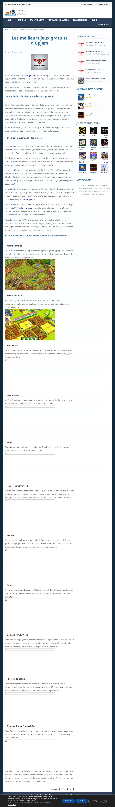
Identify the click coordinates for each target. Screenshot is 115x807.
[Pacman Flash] (104, 130)
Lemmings (89, 113)
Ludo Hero (89, 95)
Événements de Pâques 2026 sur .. (97, 60)
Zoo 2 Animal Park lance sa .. (95, 51)
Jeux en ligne (80, 20)
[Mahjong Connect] (82, 143)
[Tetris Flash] (104, 167)
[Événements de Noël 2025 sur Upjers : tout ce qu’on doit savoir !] (81, 80)
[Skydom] (93, 155)
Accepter (68, 801)
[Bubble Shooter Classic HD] (93, 143)
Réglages (95, 801)
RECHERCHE (88, 4)
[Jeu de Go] (81, 106)
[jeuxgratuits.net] (16, 12)
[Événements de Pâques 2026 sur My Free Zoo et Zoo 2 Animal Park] (81, 62)
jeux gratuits (30, 75)
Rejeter (81, 801)
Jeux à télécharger (58, 20)
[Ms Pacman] (104, 143)
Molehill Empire (25, 208)
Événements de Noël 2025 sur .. (96, 78)
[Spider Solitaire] (82, 155)
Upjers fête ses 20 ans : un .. (95, 69)
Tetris (93, 135)
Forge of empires (105, 161)
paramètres (12, 805)
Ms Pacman (104, 147)
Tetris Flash (104, 172)
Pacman (82, 135)
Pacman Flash (105, 136)
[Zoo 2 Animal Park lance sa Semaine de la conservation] (81, 53)
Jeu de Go (89, 104)
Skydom (93, 160)
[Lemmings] (81, 115)
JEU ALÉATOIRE (102, 24)
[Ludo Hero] (81, 97)
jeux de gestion (28, 199)
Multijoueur (37, 20)
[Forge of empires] (104, 155)
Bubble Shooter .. (93, 148)
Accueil (8, 29)
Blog (94, 20)
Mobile (22, 20)
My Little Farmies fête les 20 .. (95, 42)
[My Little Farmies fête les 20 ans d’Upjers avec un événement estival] (81, 44)
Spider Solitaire (82, 161)
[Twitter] (62, 789)
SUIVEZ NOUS (103, 4)
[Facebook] (60, 789)
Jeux (9, 20)
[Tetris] (93, 130)
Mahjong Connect (82, 148)
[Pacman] (82, 130)
